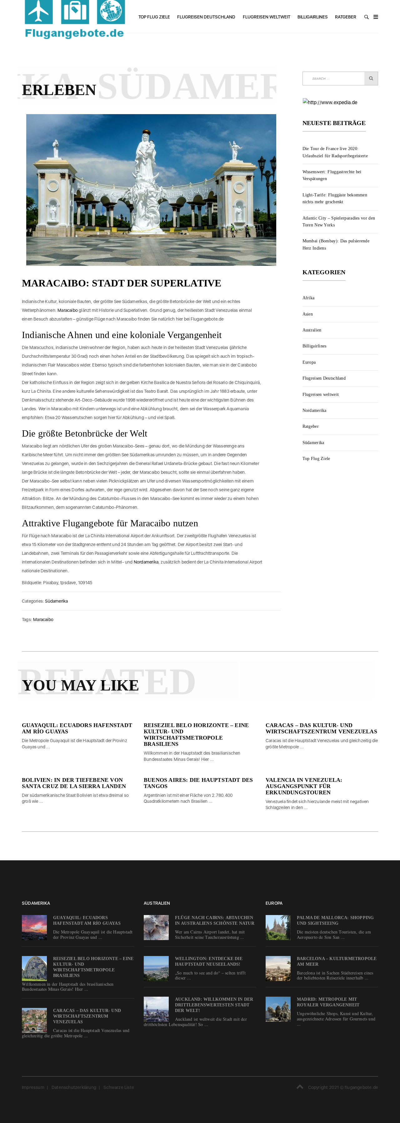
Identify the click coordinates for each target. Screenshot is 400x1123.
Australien (312, 330)
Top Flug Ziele (154, 16)
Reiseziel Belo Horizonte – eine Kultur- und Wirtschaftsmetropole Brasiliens (196, 734)
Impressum (33, 1087)
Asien (307, 314)
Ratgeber (345, 16)
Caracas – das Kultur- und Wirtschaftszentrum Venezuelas (321, 728)
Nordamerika (146, 561)
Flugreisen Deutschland (206, 16)
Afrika (308, 298)
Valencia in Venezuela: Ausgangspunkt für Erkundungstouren (304, 786)
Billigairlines (313, 16)
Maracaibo (68, 310)
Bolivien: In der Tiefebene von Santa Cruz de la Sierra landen (74, 783)
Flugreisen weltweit (266, 16)
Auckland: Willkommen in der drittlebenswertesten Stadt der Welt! (214, 1005)
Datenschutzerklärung (74, 1087)
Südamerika (56, 601)
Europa (309, 362)
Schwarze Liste (118, 1087)
